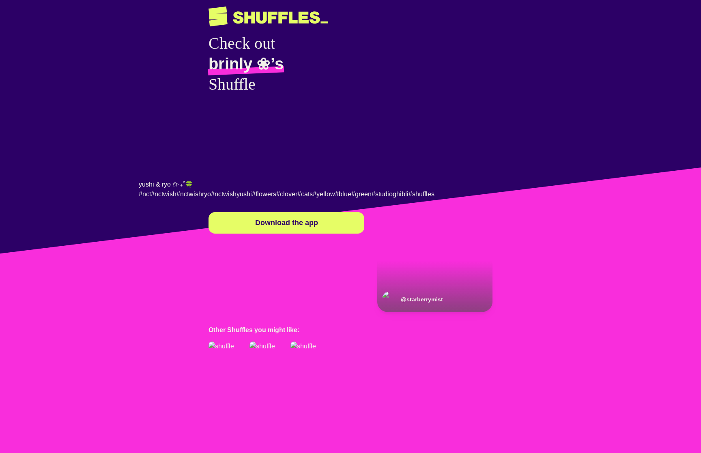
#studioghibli (390, 194)
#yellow (324, 194)
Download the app (286, 223)
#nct (145, 194)
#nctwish (163, 194)
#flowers (264, 194)
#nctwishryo (193, 194)
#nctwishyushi (231, 194)
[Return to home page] (268, 16)
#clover (286, 194)
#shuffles (421, 194)
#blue (343, 194)
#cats (305, 194)
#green (361, 194)
